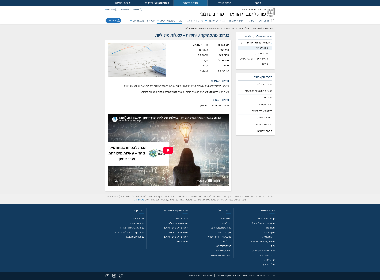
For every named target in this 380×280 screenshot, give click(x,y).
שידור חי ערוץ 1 (260, 53)
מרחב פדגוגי (269, 28)
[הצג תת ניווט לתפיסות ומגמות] (227, 20)
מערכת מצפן (182, 241)
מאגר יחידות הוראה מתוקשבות (258, 90)
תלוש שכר (270, 227)
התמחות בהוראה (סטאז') (263, 223)
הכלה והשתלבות (265, 117)
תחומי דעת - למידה (259, 20)
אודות (265, 64)
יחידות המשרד (137, 218)
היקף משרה (269, 232)
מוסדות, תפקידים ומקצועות (262, 241)
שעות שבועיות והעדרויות (263, 250)
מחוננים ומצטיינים (264, 124)
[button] (137, 9)
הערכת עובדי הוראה (178, 232)
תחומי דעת (226, 218)
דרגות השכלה (268, 236)
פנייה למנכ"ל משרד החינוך (132, 227)
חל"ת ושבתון (269, 264)
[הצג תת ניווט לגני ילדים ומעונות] (206, 20)
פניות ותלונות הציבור (135, 236)
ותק (273, 246)
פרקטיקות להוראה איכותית (219, 236)
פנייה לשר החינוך (136, 223)
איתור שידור (225, 28)
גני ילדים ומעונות (216, 20)
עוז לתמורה (269, 259)
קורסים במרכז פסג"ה (178, 223)
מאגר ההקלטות (265, 104)
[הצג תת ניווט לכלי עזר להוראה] (185, 20)
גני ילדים (227, 241)
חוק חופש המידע (223, 275)
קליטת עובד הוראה (266, 218)
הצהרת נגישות (194, 275)
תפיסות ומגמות (236, 20)
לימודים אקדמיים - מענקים (175, 227)
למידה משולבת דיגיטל (171, 20)
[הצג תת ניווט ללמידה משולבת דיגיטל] (158, 20)
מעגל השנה (267, 97)
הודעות (236, 275)
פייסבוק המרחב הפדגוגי (220, 255)
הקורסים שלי (182, 218)
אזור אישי (111, 20)
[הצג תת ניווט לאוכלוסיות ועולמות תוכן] (131, 20)
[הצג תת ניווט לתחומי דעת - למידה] (247, 20)
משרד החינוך (253, 9)
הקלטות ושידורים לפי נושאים (254, 58)
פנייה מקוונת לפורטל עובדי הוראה (129, 232)
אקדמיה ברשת (237, 28)
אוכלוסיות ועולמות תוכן (144, 20)
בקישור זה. (139, 199)
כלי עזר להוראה (195, 20)
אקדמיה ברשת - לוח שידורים (255, 42)
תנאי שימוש (208, 275)
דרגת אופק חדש (267, 255)
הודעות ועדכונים (264, 131)
